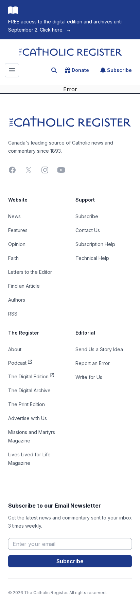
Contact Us (87, 230)
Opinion (16, 244)
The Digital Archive (29, 390)
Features (18, 230)
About (14, 349)
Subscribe (119, 70)
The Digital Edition (28, 376)
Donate (80, 70)
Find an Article (24, 286)
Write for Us (88, 377)
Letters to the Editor (30, 272)
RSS (12, 314)
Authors (16, 300)
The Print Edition (26, 404)
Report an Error (92, 363)
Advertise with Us (27, 418)
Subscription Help (95, 244)
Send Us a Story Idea (99, 349)
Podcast (17, 363)
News (14, 216)
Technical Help (92, 258)
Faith (13, 258)
